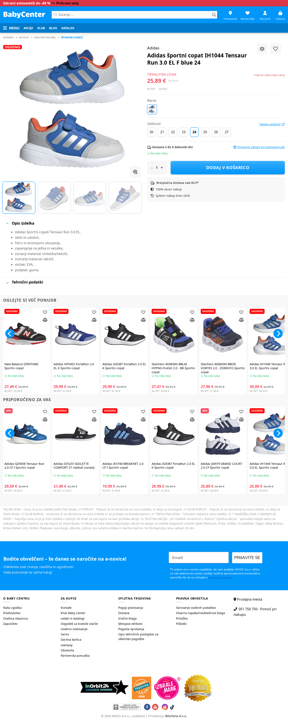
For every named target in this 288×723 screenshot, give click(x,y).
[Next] (133, 109)
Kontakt (66, 608)
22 (173, 132)
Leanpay (67, 645)
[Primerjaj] (262, 48)
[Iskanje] (214, 15)
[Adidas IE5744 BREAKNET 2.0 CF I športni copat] (124, 434)
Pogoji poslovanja (130, 608)
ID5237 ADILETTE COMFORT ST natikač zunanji (74, 466)
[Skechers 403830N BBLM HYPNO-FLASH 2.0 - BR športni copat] (174, 334)
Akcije (28, 28)
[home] (24, 15)
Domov (8, 37)
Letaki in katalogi (73, 618)
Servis (65, 634)
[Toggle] (7, 223)
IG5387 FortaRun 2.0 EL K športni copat (124, 366)
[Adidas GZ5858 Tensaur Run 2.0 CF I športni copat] (26, 434)
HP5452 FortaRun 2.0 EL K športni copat (74, 366)
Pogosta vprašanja (131, 629)
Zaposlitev (10, 624)
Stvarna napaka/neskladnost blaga (200, 613)
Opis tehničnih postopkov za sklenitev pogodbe (138, 636)
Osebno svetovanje (74, 629)
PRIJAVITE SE (247, 557)
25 (205, 132)
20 (151, 132)
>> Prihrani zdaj (65, 3)
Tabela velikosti (270, 124)
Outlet (24, 37)
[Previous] (11, 109)
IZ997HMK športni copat (21, 366)
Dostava (123, 613)
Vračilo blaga (127, 618)
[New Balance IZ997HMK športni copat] (26, 334)
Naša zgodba (12, 608)
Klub (41, 28)
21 (162, 132)
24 (194, 132)
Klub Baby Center (73, 613)
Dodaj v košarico (227, 167)
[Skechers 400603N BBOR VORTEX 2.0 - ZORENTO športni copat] (223, 334)
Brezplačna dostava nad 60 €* (177, 183)
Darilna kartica (71, 640)
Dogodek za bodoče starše (79, 624)
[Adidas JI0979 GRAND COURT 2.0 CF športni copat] (223, 434)
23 (184, 132)
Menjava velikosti (130, 624)
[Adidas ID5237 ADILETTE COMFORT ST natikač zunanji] (76, 434)
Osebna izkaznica (15, 618)
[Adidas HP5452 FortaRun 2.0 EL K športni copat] (76, 334)
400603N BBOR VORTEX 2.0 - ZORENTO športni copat (223, 368)
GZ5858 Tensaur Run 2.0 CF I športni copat (24, 466)
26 (216, 132)
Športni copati (72, 37)
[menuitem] (28, 28)
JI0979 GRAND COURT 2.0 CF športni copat (221, 466)
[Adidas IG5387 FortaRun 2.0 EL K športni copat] (124, 334)
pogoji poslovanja (220, 577)
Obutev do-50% (45, 37)
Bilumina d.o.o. (176, 716)
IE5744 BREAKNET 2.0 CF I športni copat (122, 466)
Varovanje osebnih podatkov (196, 608)
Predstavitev (11, 613)
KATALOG (67, 28)
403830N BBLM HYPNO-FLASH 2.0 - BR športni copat (173, 368)
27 (227, 132)
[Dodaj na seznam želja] (275, 48)
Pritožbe (182, 618)
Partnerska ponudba (75, 656)
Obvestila (67, 650)
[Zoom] (135, 171)
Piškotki (181, 624)
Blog (53, 28)
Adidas (153, 47)
